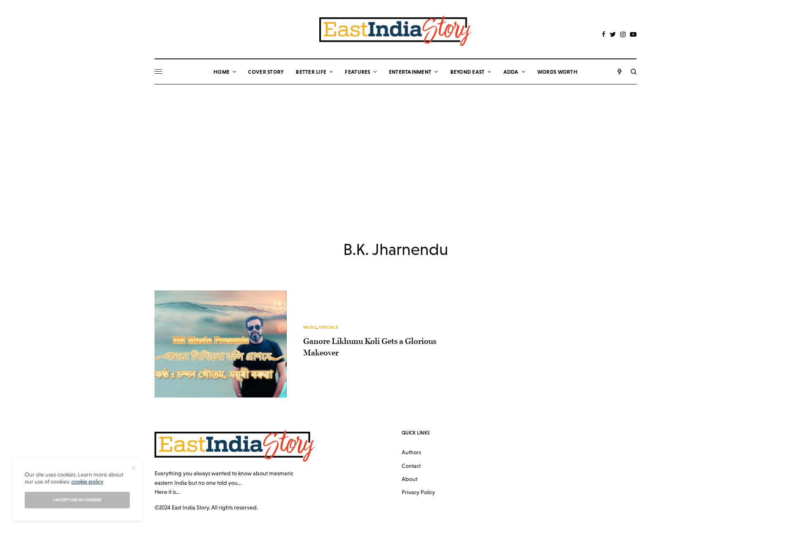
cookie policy (87, 481)
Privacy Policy (418, 492)
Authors (411, 452)
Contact (411, 466)
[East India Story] (395, 31)
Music (310, 327)
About (409, 479)
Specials (328, 327)
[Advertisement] (395, 146)
